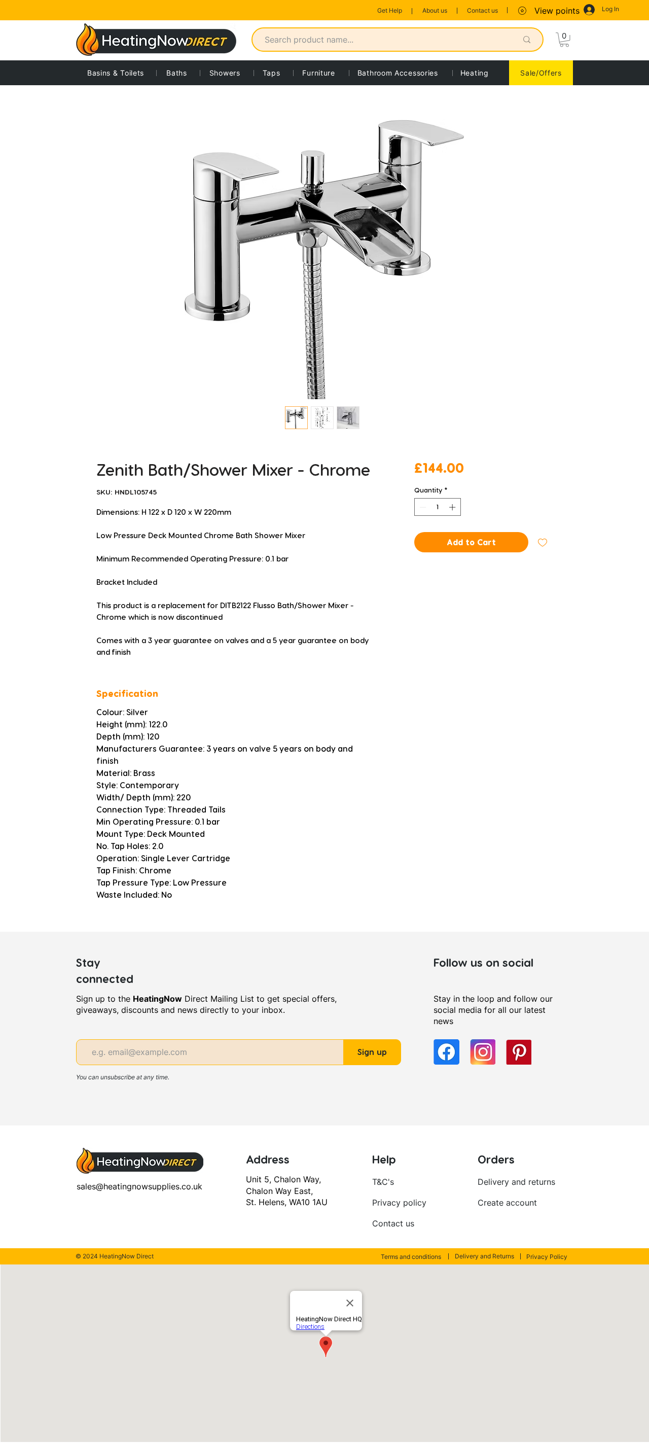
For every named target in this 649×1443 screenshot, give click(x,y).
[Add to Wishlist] (542, 542)
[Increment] (453, 507)
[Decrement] (422, 507)
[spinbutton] (437, 507)
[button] (564, 39)
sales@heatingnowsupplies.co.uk (139, 1186)
